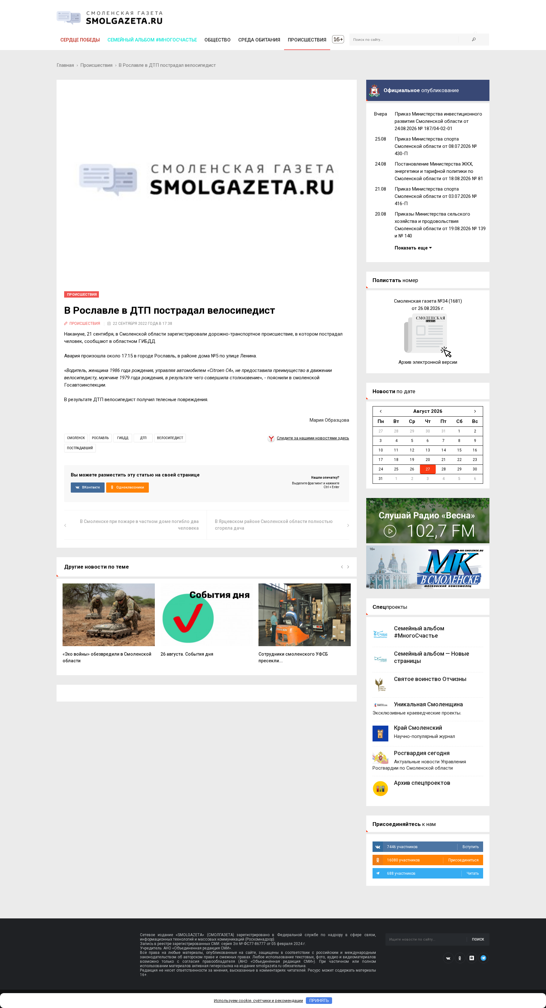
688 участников (433, 873)
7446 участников (433, 847)
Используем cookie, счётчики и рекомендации (258, 1000)
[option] (109, 626)
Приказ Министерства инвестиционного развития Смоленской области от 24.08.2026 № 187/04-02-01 (438, 121)
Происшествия (96, 65)
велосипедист (170, 438)
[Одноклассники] (460, 958)
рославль (100, 438)
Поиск (478, 939)
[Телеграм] (483, 958)
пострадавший (80, 448)
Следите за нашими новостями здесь (313, 438)
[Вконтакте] (448, 958)
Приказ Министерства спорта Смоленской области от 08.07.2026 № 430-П (436, 146)
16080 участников (433, 860)
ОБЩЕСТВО (217, 40)
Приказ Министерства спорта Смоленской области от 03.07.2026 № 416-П (436, 196)
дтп (143, 438)
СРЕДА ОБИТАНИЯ (259, 40)
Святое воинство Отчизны (430, 679)
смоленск (76, 438)
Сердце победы (80, 40)
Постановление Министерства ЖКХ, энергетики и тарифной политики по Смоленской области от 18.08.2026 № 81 (439, 171)
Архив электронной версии (427, 362)
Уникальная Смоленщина (428, 704)
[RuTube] (471, 958)
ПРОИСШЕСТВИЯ (307, 40)
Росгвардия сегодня (422, 753)
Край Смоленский (418, 727)
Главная (65, 65)
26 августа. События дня (187, 654)
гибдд (122, 438)
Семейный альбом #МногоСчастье (152, 40)
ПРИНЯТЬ (319, 1000)
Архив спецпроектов (422, 782)
